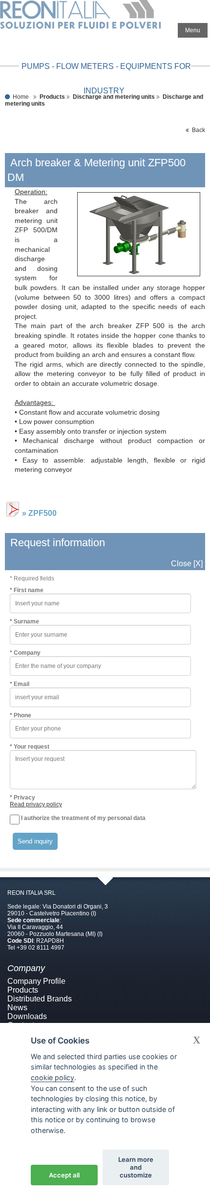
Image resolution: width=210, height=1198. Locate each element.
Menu (192, 30)
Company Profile (36, 981)
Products (22, 990)
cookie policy (52, 1077)
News (17, 1007)
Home (21, 96)
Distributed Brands (39, 999)
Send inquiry (35, 841)
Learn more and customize (135, 1167)
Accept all (64, 1175)
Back (197, 130)
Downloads (27, 1016)
